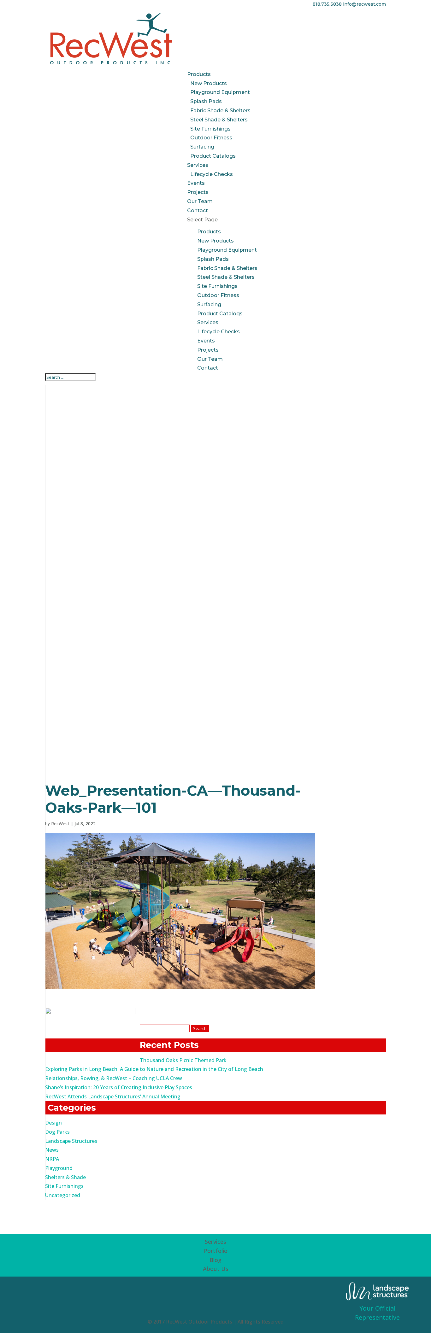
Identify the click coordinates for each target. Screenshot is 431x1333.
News (52, 1149)
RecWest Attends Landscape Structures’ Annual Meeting (112, 1096)
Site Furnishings (210, 129)
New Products (208, 83)
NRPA (52, 1158)
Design (53, 1122)
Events (196, 183)
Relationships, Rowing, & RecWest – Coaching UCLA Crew (113, 1078)
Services (197, 165)
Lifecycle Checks (211, 174)
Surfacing (202, 147)
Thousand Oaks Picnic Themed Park (183, 1060)
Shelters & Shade (65, 1177)
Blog (215, 1260)
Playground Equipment (220, 92)
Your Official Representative (377, 1313)
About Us (215, 1268)
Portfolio (215, 1250)
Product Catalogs (213, 156)
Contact (197, 210)
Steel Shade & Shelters (219, 120)
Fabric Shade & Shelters (220, 111)
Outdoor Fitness (211, 138)
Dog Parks (57, 1131)
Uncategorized (62, 1195)
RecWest (60, 824)
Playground (59, 1168)
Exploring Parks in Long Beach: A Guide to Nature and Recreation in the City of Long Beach (154, 1069)
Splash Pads (206, 101)
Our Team (200, 201)
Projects (198, 192)
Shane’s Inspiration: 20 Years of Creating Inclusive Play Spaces (118, 1087)
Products (199, 74)
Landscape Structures (71, 1140)
